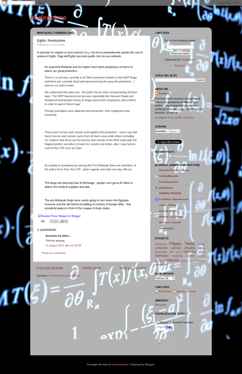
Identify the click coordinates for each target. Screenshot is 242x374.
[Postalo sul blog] (55, 221)
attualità (189, 248)
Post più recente (50, 268)
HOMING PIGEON (170, 193)
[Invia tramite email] (52, 221)
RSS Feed (165, 291)
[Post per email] (42, 221)
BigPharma (161, 244)
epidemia (189, 251)
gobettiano (166, 187)
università (161, 264)
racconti (159, 261)
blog (86, 52)
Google (201, 244)
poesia (201, 256)
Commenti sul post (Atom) (64, 275)
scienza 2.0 (186, 261)
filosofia (201, 252)
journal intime (168, 211)
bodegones (48, 17)
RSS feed (180, 65)
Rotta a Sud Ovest (170, 216)
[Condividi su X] (59, 221)
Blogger (149, 364)
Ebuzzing (160, 304)
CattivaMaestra (168, 176)
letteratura (161, 255)
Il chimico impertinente (173, 199)
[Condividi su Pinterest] (66, 221)
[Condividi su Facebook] (62, 221)
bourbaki (164, 93)
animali (176, 248)
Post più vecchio (133, 268)
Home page (91, 268)
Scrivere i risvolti (170, 222)
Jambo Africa (167, 205)
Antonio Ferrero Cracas (174, 170)
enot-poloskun (120, 364)
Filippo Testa (181, 243)
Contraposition (168, 181)
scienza (171, 260)
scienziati (199, 260)
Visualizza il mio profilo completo (174, 117)
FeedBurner (188, 59)
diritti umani (175, 252)
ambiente (161, 248)
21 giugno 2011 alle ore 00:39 (63, 245)
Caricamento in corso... (169, 156)
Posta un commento (54, 253)
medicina (177, 255)
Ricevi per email (186, 291)
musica (190, 255)
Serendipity (166, 228)
